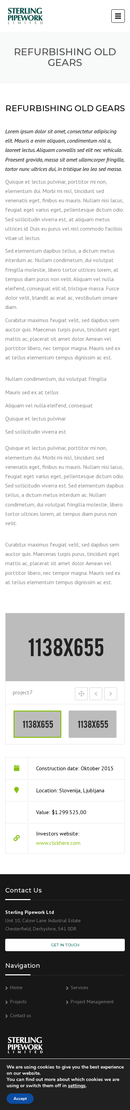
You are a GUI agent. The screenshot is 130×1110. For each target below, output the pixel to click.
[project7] (37, 724)
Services (79, 987)
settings (77, 1086)
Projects (18, 1001)
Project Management (92, 1001)
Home (16, 987)
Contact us (20, 1015)
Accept (20, 1098)
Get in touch (65, 945)
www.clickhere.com (58, 842)
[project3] (92, 724)
